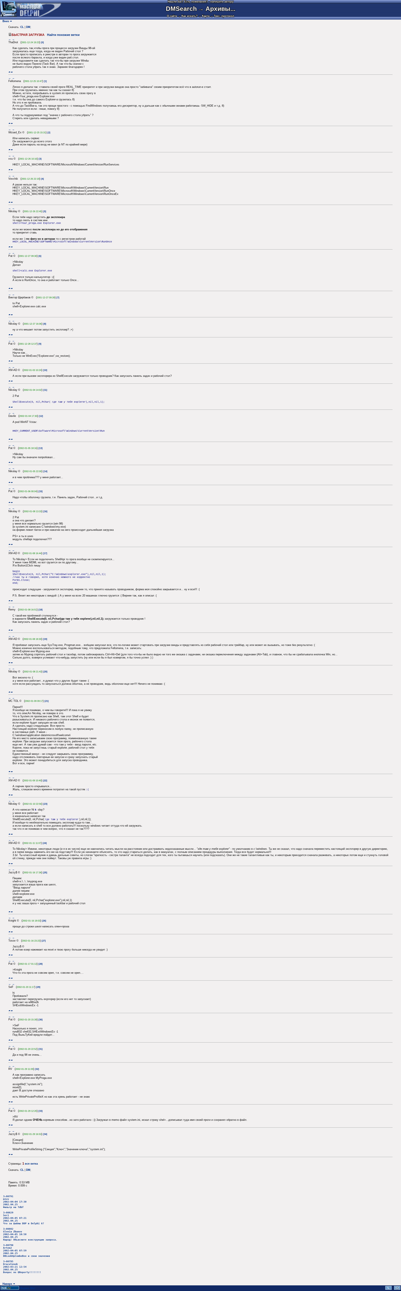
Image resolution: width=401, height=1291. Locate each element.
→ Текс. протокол (222, 16)
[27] (44, 940)
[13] (40, 448)
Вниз (5, 21)
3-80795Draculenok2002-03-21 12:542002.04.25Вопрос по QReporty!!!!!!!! (22, 1267)
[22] (45, 780)
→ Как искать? (188, 16)
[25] (45, 872)
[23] (45, 804)
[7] (57, 297)
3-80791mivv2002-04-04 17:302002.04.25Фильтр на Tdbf (15, 1202)
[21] (46, 701)
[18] (40, 609)
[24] (45, 843)
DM (28, 27)
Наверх (6, 1283)
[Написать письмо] (397, 1288)
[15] (40, 491)
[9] (39, 344)
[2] (48, 132)
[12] (41, 416)
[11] (45, 390)
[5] (44, 211)
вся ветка (31, 1163)
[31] (40, 1049)
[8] (44, 324)
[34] (45, 1134)
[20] (45, 671)
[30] (40, 1019)
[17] (45, 553)
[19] (45, 639)
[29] (38, 987)
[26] (44, 920)
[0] (42, 42)
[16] (45, 511)
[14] (45, 471)
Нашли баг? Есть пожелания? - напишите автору (200, 1)
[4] (42, 179)
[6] (39, 256)
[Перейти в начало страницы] (9, 72)
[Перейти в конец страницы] (12, 72)
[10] (45, 370)
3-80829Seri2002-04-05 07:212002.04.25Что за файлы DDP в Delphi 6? (23, 1218)
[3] (40, 159)
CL (22, 27)
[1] (45, 81)
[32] (37, 1069)
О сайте (172, 16)
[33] (40, 1111)
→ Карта (203, 16)
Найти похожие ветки (63, 35)
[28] (40, 964)
